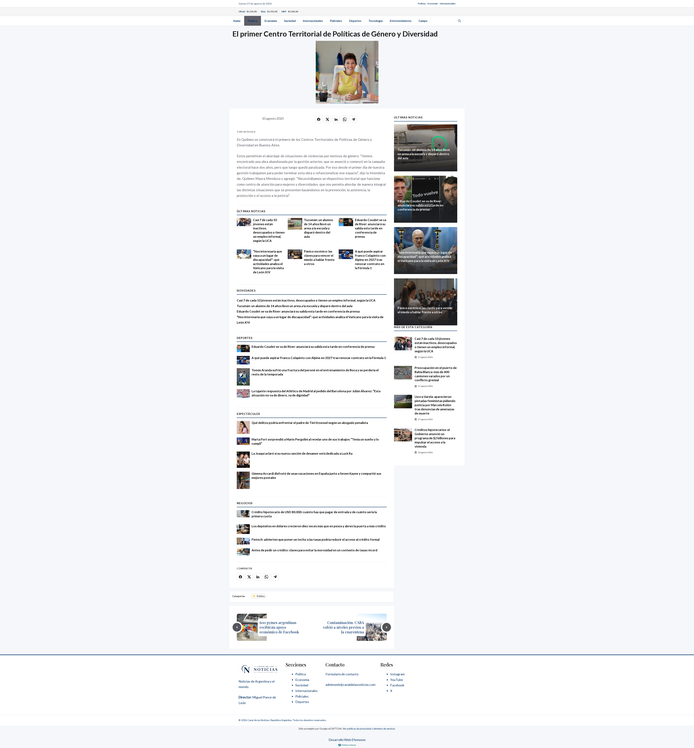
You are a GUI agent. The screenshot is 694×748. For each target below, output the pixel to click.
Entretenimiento (400, 20)
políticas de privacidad (359, 728)
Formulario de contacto (341, 674)
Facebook (397, 685)
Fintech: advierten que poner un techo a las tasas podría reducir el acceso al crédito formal (316, 539)
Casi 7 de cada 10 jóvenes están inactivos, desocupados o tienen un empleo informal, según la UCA (269, 230)
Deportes (355, 20)
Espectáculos (248, 413)
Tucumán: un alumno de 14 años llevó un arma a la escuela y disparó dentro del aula (318, 228)
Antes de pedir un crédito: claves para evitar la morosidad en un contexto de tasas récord (314, 550)
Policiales (336, 20)
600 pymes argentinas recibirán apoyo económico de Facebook (279, 627)
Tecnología (376, 20)
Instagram (397, 674)
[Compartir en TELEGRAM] (353, 119)
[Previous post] (237, 627)
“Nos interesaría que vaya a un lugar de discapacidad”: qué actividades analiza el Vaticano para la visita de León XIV (268, 261)
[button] (459, 21)
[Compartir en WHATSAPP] (344, 119)
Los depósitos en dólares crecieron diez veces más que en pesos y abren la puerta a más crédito (319, 526)
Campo (423, 20)
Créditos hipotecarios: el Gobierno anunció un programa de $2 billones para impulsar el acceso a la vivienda (435, 438)
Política (421, 3)
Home (237, 20)
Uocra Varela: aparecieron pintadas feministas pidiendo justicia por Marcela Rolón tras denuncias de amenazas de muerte (435, 405)
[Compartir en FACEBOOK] (318, 119)
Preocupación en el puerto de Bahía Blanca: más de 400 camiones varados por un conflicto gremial (436, 374)
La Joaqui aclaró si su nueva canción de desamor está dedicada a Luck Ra (302, 453)
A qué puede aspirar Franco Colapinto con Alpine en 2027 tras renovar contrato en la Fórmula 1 (370, 259)
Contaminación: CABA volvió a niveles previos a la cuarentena (343, 627)
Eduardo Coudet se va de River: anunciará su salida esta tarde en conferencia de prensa (370, 228)
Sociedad (290, 20)
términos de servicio (384, 728)
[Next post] (386, 627)
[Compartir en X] (327, 119)
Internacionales (447, 3)
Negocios (245, 503)
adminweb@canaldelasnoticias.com (350, 685)
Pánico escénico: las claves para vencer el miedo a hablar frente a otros (319, 257)
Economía (433, 3)
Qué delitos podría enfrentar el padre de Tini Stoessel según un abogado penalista (310, 423)
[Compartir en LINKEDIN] (336, 119)
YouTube (396, 680)
